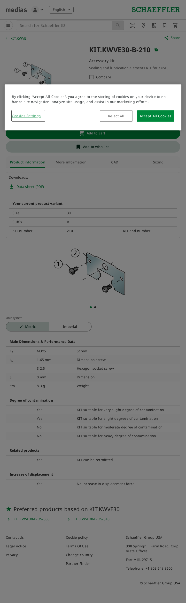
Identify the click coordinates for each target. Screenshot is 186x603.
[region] (93, 107)
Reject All (116, 116)
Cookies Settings (26, 115)
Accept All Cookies (155, 116)
